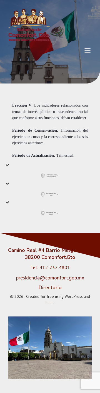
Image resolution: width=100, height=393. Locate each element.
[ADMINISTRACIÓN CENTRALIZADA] (50, 172)
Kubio (50, 302)
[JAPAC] (50, 209)
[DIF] (50, 191)
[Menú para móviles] (87, 50)
